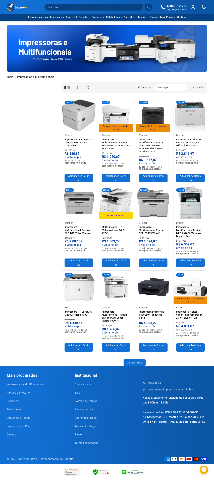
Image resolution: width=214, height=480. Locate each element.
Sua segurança (84, 409)
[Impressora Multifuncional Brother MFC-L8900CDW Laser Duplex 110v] (190, 202)
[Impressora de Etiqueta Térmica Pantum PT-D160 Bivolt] (79, 115)
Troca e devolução (86, 426)
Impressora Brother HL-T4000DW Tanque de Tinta (152, 314)
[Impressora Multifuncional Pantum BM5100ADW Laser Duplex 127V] (116, 287)
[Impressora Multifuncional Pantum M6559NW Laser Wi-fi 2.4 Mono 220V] (116, 115)
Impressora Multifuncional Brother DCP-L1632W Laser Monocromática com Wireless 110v (152, 145)
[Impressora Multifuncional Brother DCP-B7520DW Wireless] (79, 202)
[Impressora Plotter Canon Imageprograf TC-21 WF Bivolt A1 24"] (190, 287)
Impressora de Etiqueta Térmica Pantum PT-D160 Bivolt (78, 142)
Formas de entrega (86, 401)
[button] (46, 17)
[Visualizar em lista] (87, 87)
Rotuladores (113, 17)
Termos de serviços (86, 443)
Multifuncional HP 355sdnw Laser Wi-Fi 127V (113, 230)
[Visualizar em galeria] (77, 87)
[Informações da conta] (193, 7)
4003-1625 (154, 382)
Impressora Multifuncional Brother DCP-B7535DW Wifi (152, 230)
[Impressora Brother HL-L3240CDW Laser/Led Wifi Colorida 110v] (190, 115)
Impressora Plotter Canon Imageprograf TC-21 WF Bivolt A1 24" (190, 314)
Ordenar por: (145, 87)
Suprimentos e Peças (161, 17)
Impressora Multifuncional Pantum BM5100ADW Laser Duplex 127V (115, 316)
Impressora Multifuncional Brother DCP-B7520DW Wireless (78, 230)
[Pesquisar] (148, 7)
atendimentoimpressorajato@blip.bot (170, 389)
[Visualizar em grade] (67, 87)
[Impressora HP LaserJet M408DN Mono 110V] (79, 287)
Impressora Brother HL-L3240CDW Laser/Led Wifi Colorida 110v (189, 142)
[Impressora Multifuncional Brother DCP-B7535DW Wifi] (153, 202)
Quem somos (83, 384)
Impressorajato (27, 459)
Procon (79, 434)
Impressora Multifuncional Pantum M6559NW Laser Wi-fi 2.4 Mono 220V (116, 144)
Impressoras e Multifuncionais (45, 17)
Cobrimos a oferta (86, 417)
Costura (11, 434)
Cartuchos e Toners (134, 17)
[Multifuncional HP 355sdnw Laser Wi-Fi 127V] (116, 202)
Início (10, 77)
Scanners (97, 17)
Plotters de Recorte (77, 17)
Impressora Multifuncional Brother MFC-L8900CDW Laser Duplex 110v (189, 232)
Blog (77, 392)
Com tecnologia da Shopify (56, 459)
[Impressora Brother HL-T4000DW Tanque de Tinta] (153, 287)
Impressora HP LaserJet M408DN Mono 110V (78, 313)
